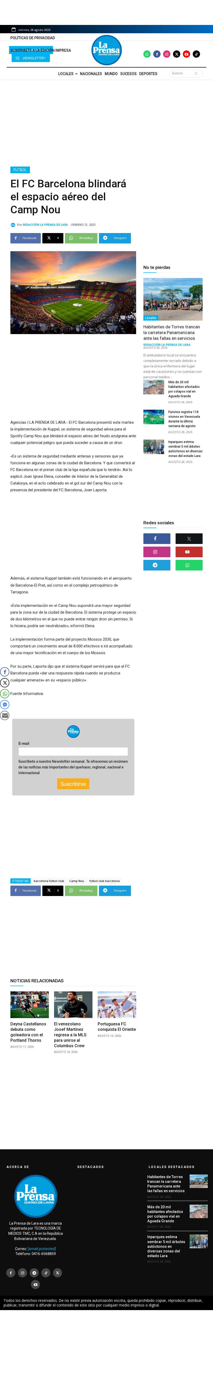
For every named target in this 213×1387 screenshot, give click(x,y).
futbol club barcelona (104, 881)
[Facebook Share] (4, 671)
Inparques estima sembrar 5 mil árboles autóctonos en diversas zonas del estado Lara (166, 1246)
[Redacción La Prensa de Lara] (13, 225)
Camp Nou (76, 881)
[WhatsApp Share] (4, 693)
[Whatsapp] (147, 54)
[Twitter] (176, 54)
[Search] (197, 73)
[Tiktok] (196, 54)
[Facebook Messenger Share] (4, 704)
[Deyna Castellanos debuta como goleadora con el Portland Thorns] (29, 1004)
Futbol (20, 170)
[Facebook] (157, 54)
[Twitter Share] (4, 682)
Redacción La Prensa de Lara (45, 225)
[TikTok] (45, 1272)
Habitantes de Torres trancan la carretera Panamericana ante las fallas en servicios (171, 332)
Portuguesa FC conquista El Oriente (117, 1026)
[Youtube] (186, 54)
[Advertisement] (106, 123)
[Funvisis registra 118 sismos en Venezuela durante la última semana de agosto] (153, 417)
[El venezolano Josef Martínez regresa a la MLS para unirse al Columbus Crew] (73, 1004)
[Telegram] (156, 565)
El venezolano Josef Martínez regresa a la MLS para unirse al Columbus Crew (70, 1034)
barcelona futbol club (49, 881)
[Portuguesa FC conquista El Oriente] (117, 1004)
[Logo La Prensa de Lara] (106, 50)
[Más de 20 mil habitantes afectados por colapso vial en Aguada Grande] (153, 387)
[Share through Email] (4, 715)
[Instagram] (166, 54)
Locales (150, 318)
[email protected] (42, 1249)
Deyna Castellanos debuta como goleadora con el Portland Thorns (28, 1032)
